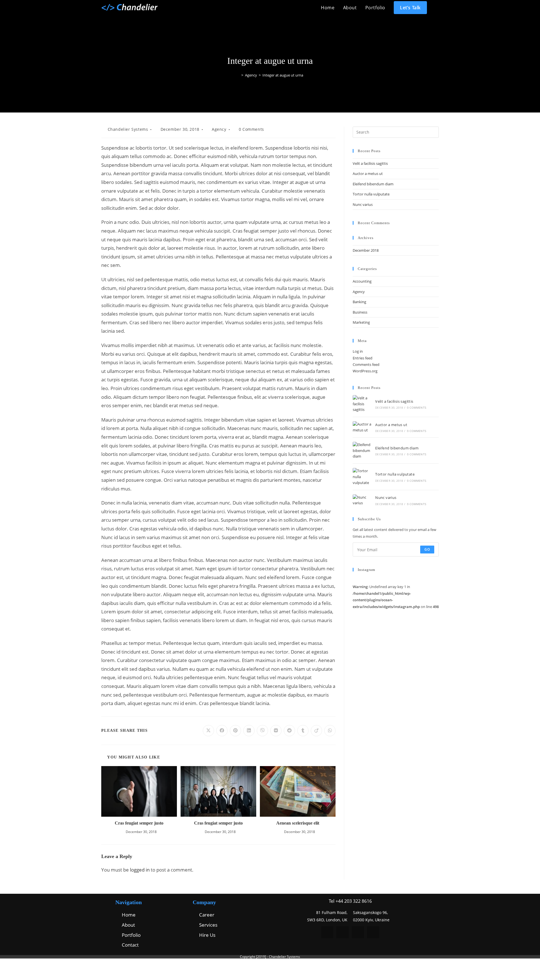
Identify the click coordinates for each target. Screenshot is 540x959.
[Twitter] (342, 932)
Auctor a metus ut (368, 173)
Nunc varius (363, 204)
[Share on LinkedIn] (249, 730)
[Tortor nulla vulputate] (362, 476)
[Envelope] (373, 932)
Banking (359, 301)
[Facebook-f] (327, 932)
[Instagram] (358, 932)
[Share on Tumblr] (303, 730)
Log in (358, 351)
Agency (219, 129)
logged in (140, 869)
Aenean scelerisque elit (297, 823)
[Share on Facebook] (222, 730)
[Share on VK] (276, 730)
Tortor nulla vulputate (371, 194)
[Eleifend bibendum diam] (362, 450)
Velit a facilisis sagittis (370, 163)
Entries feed (362, 358)
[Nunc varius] (362, 500)
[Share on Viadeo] (316, 730)
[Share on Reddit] (289, 730)
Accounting (362, 281)
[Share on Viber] (262, 730)
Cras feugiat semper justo (139, 823)
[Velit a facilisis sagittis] (362, 404)
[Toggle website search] (437, 7)
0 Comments (251, 129)
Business (360, 312)
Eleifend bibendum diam (373, 183)
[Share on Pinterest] (235, 730)
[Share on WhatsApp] (330, 730)
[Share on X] (208, 730)
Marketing (361, 322)
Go (427, 549)
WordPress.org (365, 370)
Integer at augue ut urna (282, 75)
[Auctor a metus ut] (362, 427)
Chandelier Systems (128, 129)
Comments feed (366, 364)
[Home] (238, 75)
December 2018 (366, 250)
